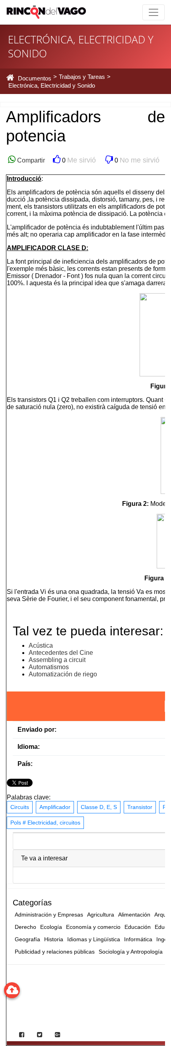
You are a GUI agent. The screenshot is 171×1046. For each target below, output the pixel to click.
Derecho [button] (25, 927)
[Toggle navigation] (153, 12)
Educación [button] (137, 927)
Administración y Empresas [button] (49, 914)
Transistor (139, 807)
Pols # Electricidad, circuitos (45, 822)
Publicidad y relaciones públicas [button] (55, 951)
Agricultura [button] (100, 914)
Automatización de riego (63, 674)
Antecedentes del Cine (61, 652)
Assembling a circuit (57, 659)
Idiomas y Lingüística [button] (93, 939)
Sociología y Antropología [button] (131, 951)
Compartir (30, 160)
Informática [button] (138, 939)
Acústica (41, 645)
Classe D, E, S (99, 807)
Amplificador (54, 807)
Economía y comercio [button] (93, 927)
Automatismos (49, 667)
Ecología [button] (51, 927)
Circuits (19, 807)
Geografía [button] (27, 939)
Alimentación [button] (134, 914)
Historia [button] (53, 939)
